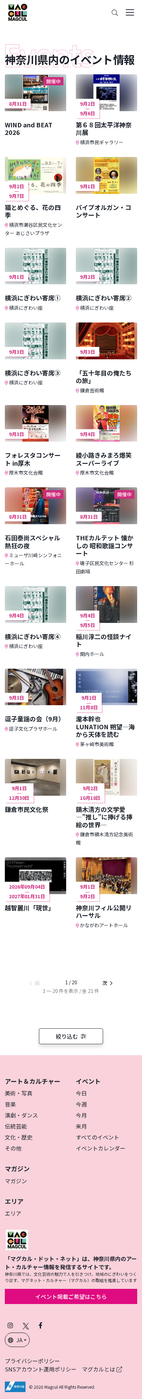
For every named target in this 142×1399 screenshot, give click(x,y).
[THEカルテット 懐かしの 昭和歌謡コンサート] (106, 531)
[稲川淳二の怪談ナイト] (106, 622)
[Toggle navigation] (129, 12)
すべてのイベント (97, 1137)
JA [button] (19, 1340)
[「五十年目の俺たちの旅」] (106, 358)
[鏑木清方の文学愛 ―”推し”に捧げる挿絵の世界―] (106, 802)
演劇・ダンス (21, 1115)
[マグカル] (17, 1239)
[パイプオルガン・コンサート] (106, 188)
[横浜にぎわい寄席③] (35, 354)
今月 (81, 1115)
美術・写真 (18, 1093)
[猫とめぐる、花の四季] (35, 197)
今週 (81, 1104)
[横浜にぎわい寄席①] (35, 279)
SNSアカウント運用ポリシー (41, 1369)
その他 (13, 1148)
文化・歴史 (18, 1137)
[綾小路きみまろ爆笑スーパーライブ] (106, 441)
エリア (13, 1213)
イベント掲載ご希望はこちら (71, 1296)
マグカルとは (99, 1369)
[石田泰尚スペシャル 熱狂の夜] (35, 527)
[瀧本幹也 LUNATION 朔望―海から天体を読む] (106, 708)
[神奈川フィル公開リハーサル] (106, 893)
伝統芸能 (16, 1126)
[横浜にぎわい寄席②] (106, 279)
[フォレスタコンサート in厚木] (35, 441)
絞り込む (67, 1036)
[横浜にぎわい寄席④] (35, 618)
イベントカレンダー (100, 1148)
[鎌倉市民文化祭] (35, 786)
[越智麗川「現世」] (35, 884)
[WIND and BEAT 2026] (35, 105)
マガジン (16, 1181)
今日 (81, 1093)
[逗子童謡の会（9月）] (35, 700)
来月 (81, 1126)
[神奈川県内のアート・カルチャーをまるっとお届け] (18, 12)
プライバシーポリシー (32, 1361)
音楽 (10, 1104)
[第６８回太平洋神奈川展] (106, 110)
